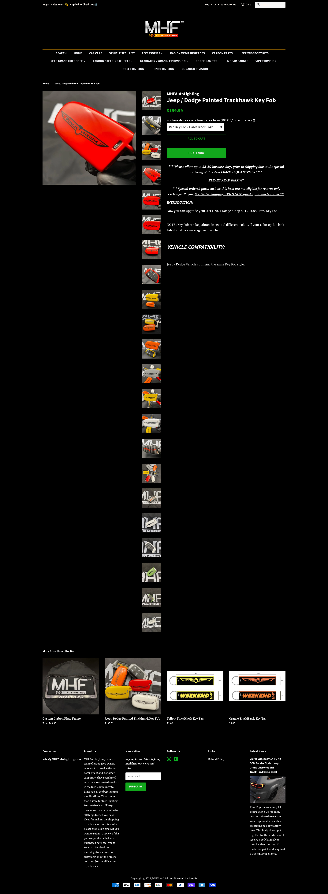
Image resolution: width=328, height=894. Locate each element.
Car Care (95, 53)
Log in (208, 4)
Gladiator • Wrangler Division (163, 61)
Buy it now (196, 153)
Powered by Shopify (185, 878)
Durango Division (194, 69)
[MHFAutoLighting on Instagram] (169, 759)
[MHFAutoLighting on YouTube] (176, 759)
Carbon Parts (222, 53)
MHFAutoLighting (162, 878)
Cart (248, 4)
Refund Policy (216, 759)
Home (78, 53)
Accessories (151, 53)
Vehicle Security (122, 53)
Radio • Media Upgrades (187, 53)
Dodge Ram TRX (207, 61)
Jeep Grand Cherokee (67, 61)
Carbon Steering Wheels (112, 61)
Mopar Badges (237, 61)
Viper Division (266, 61)
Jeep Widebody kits (254, 53)
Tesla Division (133, 69)
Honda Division (162, 69)
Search (61, 53)
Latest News (258, 751)
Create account (227, 4)
